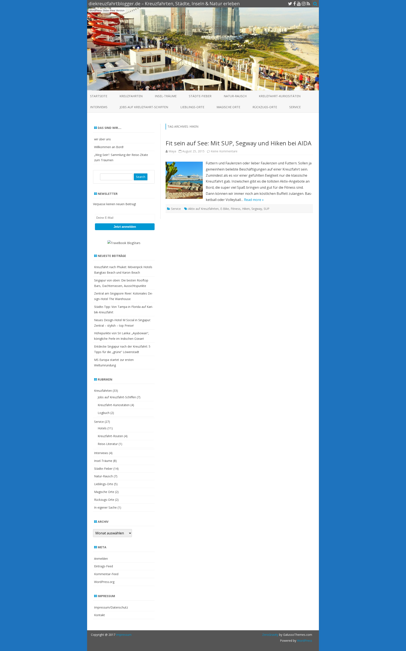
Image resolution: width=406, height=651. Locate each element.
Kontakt (99, 615)
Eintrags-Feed (103, 566)
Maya (172, 151)
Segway (256, 209)
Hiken (246, 209)
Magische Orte (228, 107)
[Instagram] (304, 4)
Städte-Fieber (200, 96)
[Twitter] (290, 4)
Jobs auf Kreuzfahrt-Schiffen (144, 107)
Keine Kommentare (224, 151)
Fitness (235, 209)
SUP (266, 209)
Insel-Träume (166, 96)
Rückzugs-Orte (264, 107)
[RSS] (308, 4)
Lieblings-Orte (192, 107)
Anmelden (101, 559)
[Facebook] (294, 4)
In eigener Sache (105, 507)
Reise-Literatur (108, 444)
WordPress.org (104, 582)
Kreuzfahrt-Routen (110, 436)
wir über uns (102, 139)
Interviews (98, 107)
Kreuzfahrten (131, 96)
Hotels (102, 428)
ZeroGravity (270, 635)
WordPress (304, 641)
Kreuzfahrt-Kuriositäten (279, 96)
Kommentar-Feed (106, 574)
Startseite (98, 96)
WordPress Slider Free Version (107, 10)
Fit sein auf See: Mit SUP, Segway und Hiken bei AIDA (238, 143)
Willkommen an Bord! (108, 147)
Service (295, 107)
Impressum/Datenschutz (111, 607)
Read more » (254, 199)
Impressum (124, 635)
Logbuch (104, 413)
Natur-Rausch (235, 96)
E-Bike (224, 209)
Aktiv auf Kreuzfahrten (203, 209)
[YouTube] (299, 4)
